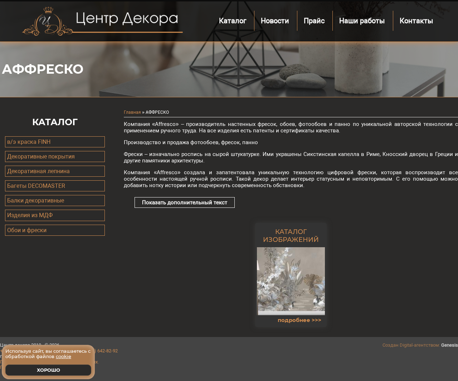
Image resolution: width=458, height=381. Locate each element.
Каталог (232, 20)
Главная (132, 112)
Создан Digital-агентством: (420, 345)
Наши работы (362, 20)
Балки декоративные (35, 200)
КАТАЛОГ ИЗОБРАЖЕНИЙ (291, 236)
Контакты (416, 20)
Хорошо (48, 370)
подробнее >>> (299, 320)
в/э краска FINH (28, 141)
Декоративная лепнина (38, 171)
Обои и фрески (27, 230)
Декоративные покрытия (41, 156)
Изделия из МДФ (30, 215)
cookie (63, 356)
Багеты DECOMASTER (36, 185)
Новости (275, 20)
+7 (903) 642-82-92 (98, 350)
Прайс (314, 20)
